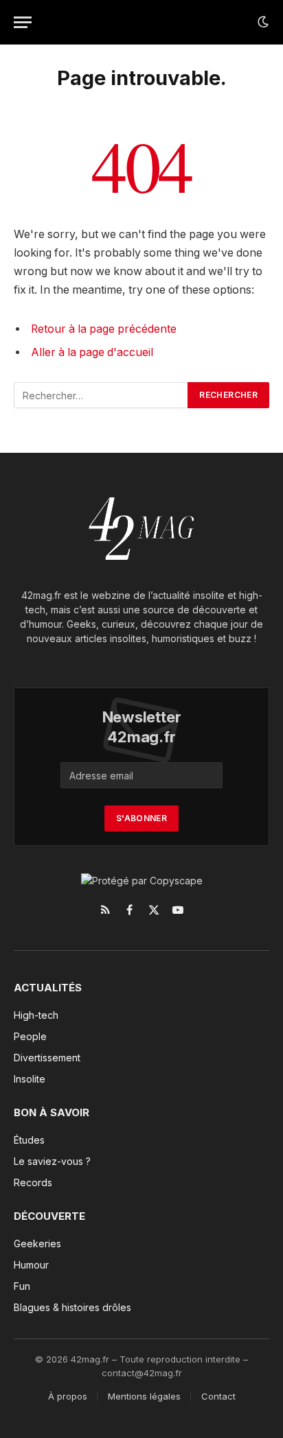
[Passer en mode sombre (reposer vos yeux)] (261, 22)
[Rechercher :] (101, 395)
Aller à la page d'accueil (92, 352)
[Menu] (23, 22)
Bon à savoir (51, 1112)
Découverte (49, 1216)
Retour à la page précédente (104, 328)
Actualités (48, 987)
